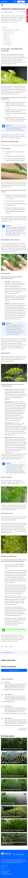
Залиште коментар (8, 666)
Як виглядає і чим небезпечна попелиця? (11, 29)
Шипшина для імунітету (9, 701)
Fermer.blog (2, 5)
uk (15, 2)
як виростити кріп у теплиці (19, 629)
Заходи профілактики (7, 44)
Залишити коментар (14, 670)
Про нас (2, 868)
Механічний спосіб (7, 42)
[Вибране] (26, 1)
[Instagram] (17, 854)
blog (4, 1)
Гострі (10, 646)
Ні (24, 652)
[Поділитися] (18, 12)
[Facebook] (14, 854)
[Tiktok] (24, 854)
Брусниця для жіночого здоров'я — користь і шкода (15, 713)
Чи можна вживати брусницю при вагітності (13, 725)
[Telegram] (19, 854)
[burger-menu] (26, 5)
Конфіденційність (4, 865)
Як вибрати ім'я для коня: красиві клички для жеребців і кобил (14, 689)
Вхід (21, 1)
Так (21, 652)
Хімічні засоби (6, 36)
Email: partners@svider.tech (6, 874)
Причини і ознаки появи (8, 32)
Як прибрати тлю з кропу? (8, 34)
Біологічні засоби (7, 40)
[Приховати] (25, 28)
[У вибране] (25, 740)
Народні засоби (6, 38)
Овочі (6, 646)
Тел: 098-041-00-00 (4, 872)
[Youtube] (21, 854)
